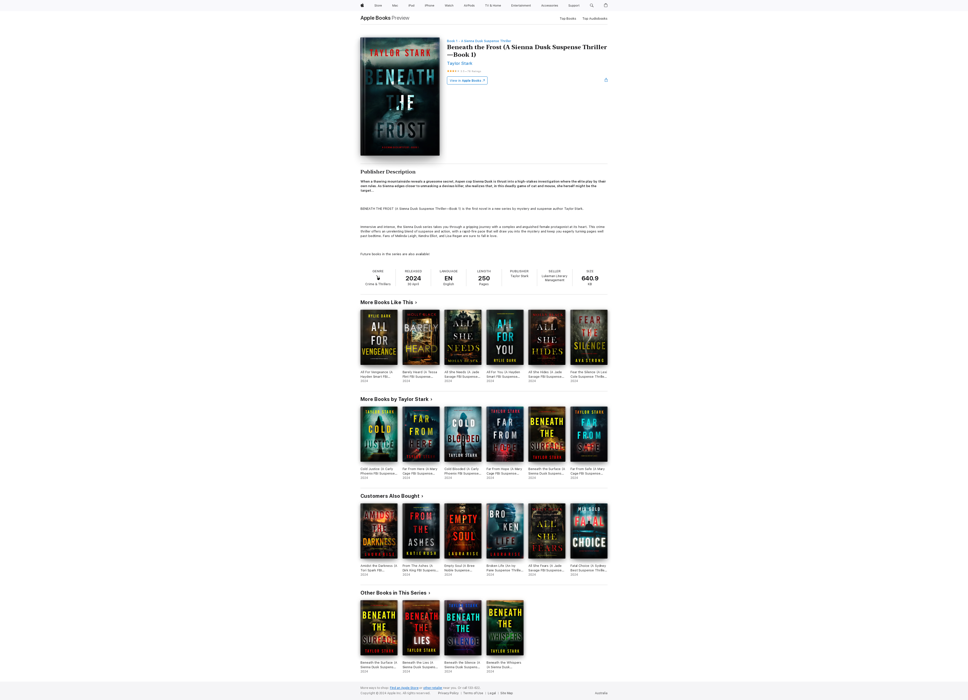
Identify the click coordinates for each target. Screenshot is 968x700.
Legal (492, 693)
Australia (601, 693)
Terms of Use (473, 693)
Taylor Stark (460, 63)
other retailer (432, 688)
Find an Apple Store (404, 688)
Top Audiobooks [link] (595, 18)
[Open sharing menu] (606, 80)
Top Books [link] (568, 18)
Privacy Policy (448, 693)
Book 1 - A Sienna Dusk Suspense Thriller (479, 41)
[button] (592, 5)
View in (465, 80)
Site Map (506, 693)
